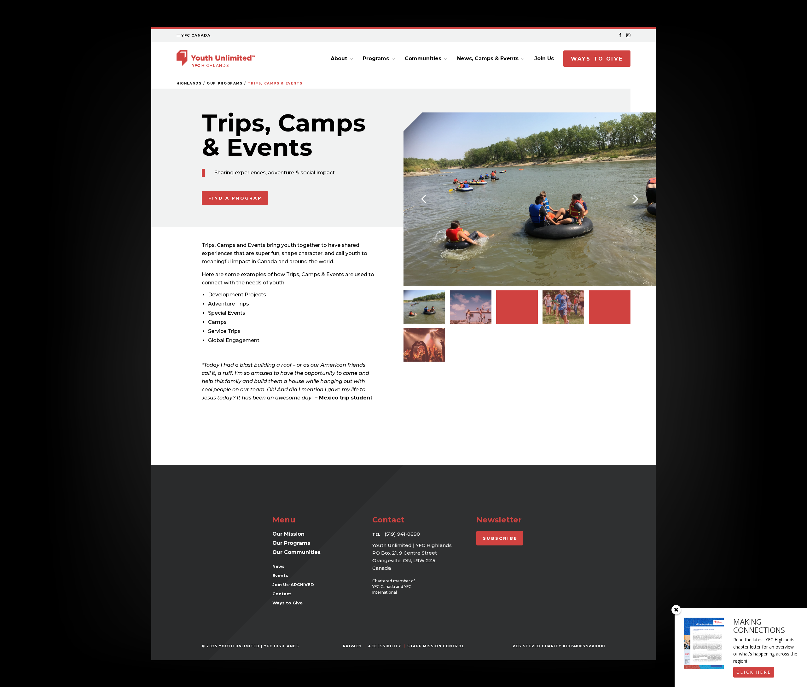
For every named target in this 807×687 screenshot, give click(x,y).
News (278, 566)
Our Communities (296, 552)
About (339, 58)
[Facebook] (620, 35)
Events (280, 575)
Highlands (189, 83)
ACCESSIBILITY (384, 646)
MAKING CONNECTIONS (759, 625)
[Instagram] (628, 35)
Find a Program (235, 198)
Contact (281, 593)
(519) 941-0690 (402, 534)
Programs (376, 58)
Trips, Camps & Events (275, 83)
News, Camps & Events (488, 58)
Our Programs (224, 83)
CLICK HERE (753, 672)
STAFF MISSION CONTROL (435, 646)
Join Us (544, 58)
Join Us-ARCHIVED (293, 584)
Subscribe (500, 538)
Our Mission (288, 534)
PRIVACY (352, 646)
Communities (423, 58)
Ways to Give (597, 59)
